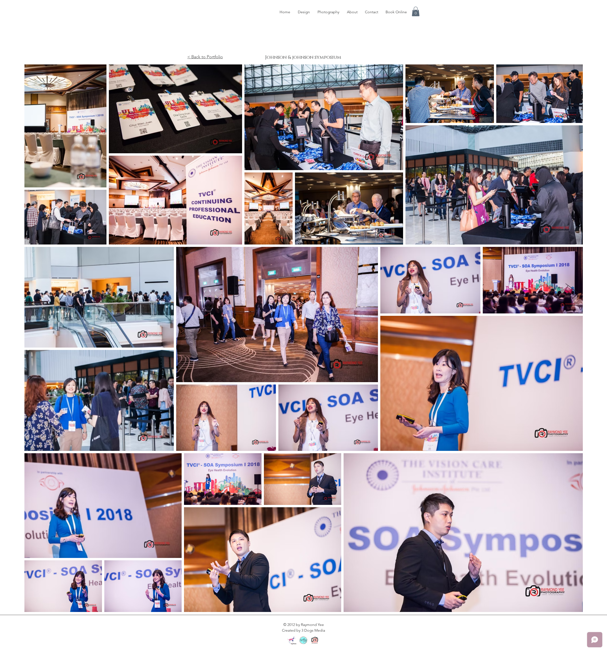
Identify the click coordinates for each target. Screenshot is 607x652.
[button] (416, 11)
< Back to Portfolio (205, 56)
